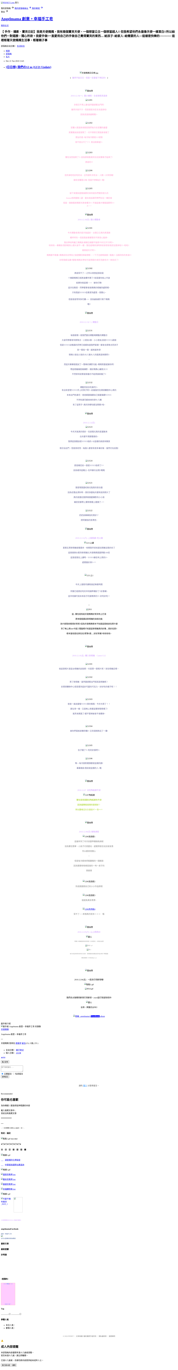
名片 (8, 57)
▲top (3, 1057)
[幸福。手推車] (18, 1212)
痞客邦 (18, 1043)
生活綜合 (21, 46)
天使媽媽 (5, 1029)
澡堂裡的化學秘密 (12, 1160)
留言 (24, 1043)
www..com (8, 1284)
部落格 (9, 54)
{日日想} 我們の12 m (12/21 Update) (28, 67)
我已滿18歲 (6, 1365)
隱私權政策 (103, 1336)
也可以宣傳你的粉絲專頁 (8, 1238)
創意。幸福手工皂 (6, 1234)
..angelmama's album (92, 1016)
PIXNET (71, 1336)
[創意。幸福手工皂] (2, 1236)
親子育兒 (20, 1050)
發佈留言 (5, 1077)
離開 (13, 1365)
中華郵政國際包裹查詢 (14, 1165)
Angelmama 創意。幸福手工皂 (27, 19)
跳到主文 (5, 26)
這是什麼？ (8, 1304)
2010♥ (18, 1053)
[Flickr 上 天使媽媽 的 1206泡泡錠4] (89, 909)
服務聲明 (112, 1336)
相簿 (8, 51)
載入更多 (5, 1062)
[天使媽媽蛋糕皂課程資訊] (8, 1179)
